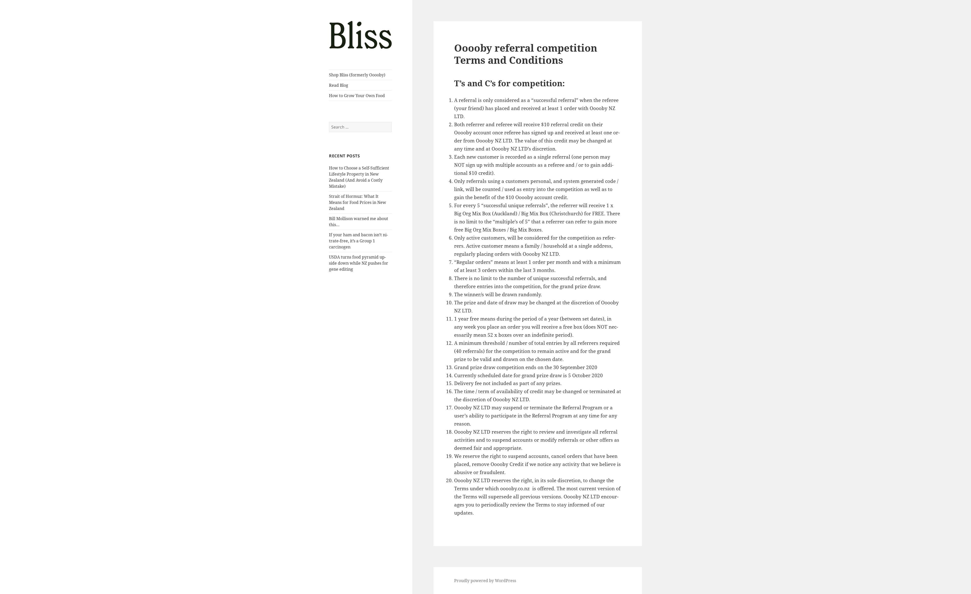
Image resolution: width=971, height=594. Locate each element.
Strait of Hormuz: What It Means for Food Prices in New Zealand (357, 202)
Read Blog (338, 85)
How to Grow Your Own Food (357, 95)
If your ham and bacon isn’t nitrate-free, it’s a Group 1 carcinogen (358, 241)
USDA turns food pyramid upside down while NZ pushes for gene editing (358, 263)
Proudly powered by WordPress (485, 580)
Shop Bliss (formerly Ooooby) (357, 75)
